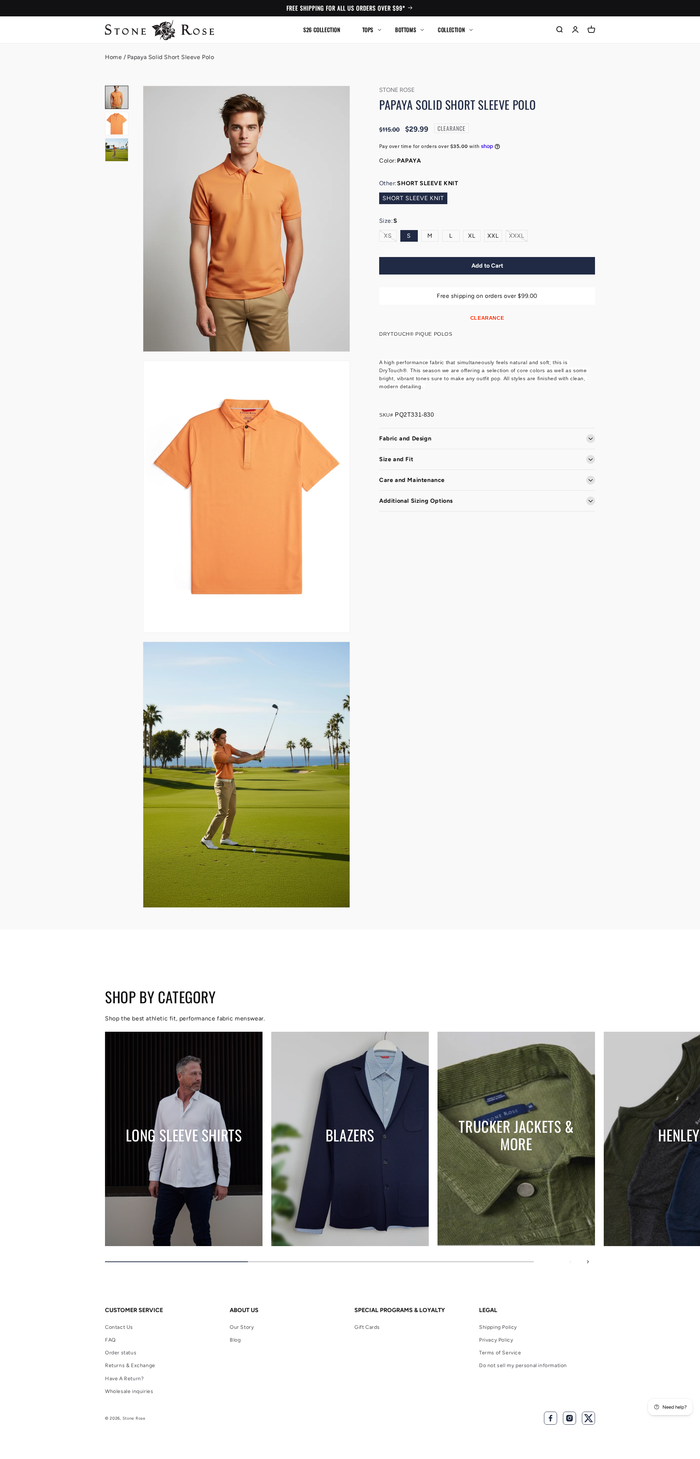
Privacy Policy (496, 1340)
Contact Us (119, 1327)
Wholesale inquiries (129, 1391)
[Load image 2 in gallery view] (116, 123)
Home (113, 57)
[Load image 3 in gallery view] (116, 150)
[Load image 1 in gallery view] (116, 97)
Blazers (350, 1135)
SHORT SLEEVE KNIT (413, 198)
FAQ (110, 1340)
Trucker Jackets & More (516, 1134)
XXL (493, 235)
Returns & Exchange (130, 1365)
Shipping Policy (498, 1327)
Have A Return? (124, 1379)
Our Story (242, 1327)
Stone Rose (133, 1418)
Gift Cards (367, 1327)
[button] (367, 29)
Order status (120, 1353)
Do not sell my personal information (523, 1365)
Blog (235, 1340)
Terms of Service (500, 1353)
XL (471, 235)
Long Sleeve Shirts (184, 1135)
